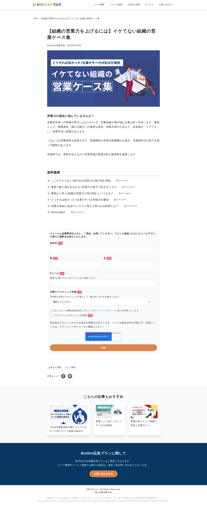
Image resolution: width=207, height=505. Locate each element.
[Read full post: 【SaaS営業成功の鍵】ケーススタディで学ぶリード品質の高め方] (68, 423)
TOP (35, 18)
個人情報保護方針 (103, 492)
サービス (149, 4)
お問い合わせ (165, 4)
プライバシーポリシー (104, 310)
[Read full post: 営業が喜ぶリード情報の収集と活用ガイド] (144, 417)
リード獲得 (99, 4)
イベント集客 (116, 4)
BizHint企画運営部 (56, 45)
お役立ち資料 (133, 4)
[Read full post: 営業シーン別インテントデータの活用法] (109, 417)
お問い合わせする (103, 474)
